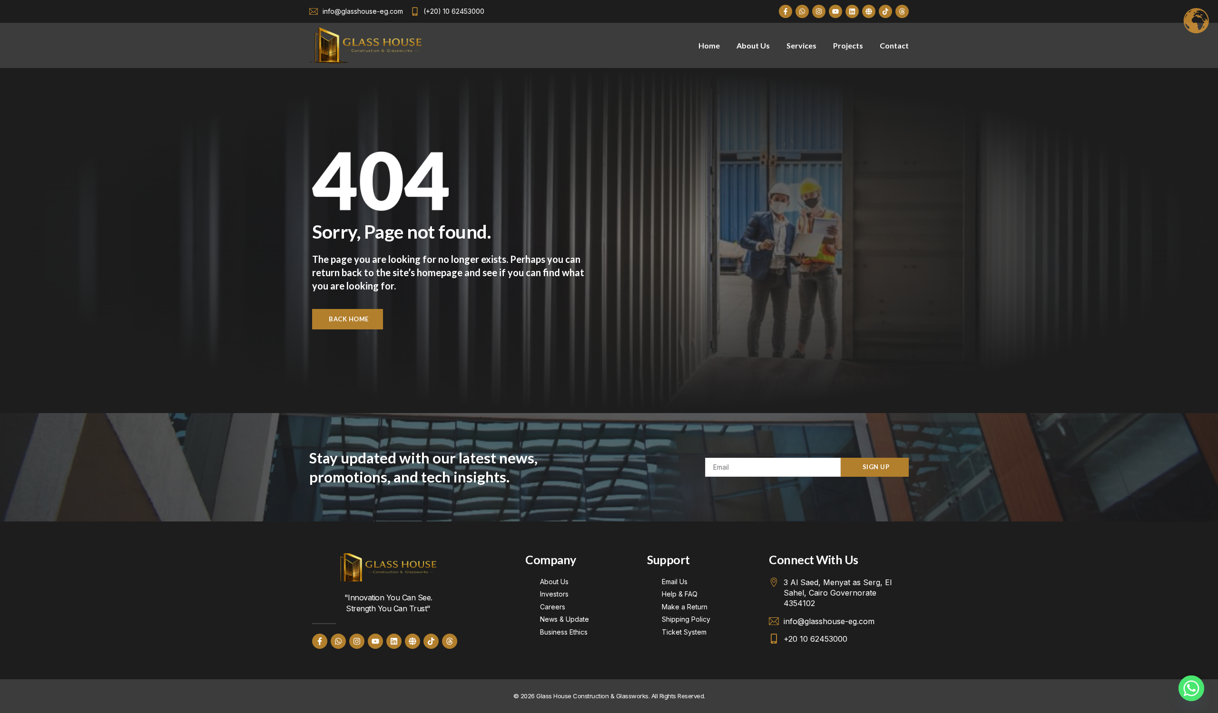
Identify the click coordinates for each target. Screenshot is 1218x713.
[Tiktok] (885, 11)
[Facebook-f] (785, 11)
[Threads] (902, 11)
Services (801, 45)
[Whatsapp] (802, 11)
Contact (894, 45)
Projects (848, 45)
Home (709, 45)
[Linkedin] (852, 11)
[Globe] (868, 11)
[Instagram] (818, 11)
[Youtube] (835, 11)
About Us (753, 45)
